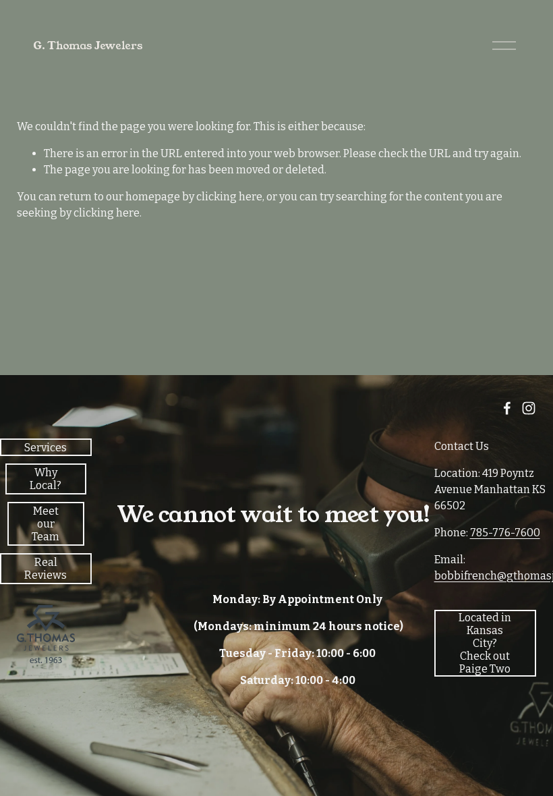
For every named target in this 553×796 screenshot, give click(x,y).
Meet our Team (45, 524)
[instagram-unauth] (528, 408)
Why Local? (45, 479)
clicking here (229, 196)
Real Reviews (45, 568)
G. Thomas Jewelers (87, 45)
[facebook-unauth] (507, 408)
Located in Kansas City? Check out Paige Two (485, 643)
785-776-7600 (505, 532)
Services (45, 447)
